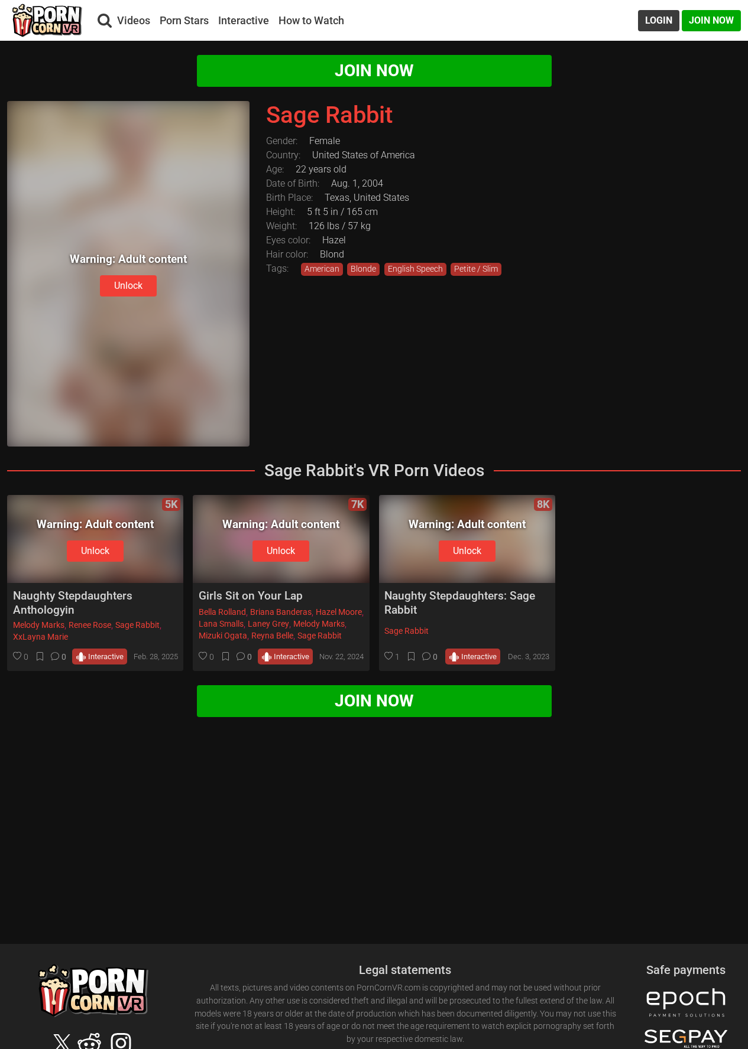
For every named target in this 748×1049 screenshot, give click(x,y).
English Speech (415, 269)
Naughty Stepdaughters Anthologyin (72, 603)
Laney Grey (268, 624)
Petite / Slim (476, 269)
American (322, 269)
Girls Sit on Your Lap (251, 595)
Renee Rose (90, 625)
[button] (20, 657)
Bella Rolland (222, 612)
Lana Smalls (221, 624)
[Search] (104, 21)
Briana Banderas (281, 612)
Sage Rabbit (137, 625)
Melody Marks (38, 625)
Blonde (363, 269)
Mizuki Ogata (223, 636)
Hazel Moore (339, 612)
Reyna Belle (272, 636)
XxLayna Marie (40, 637)
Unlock (128, 285)
